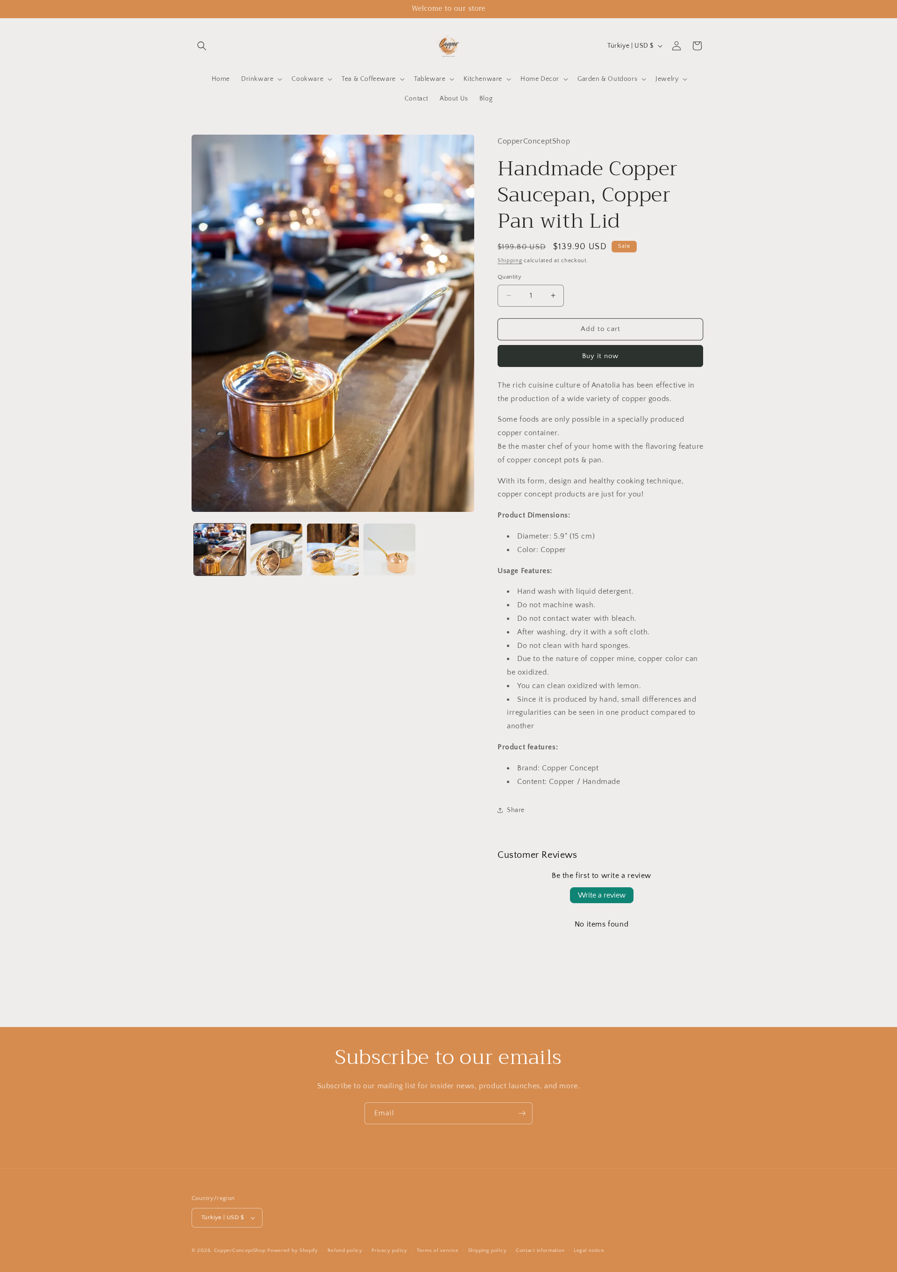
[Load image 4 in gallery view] (389, 549)
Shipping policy (487, 1250)
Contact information (540, 1250)
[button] (202, 46)
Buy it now (600, 356)
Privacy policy (389, 1250)
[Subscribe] (522, 1113)
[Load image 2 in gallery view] (276, 549)
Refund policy (345, 1250)
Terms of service (438, 1250)
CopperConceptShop (240, 1250)
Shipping (510, 261)
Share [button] (516, 810)
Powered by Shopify (292, 1250)
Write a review (602, 895)
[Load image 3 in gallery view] (333, 549)
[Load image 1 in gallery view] (220, 549)
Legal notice (589, 1250)
